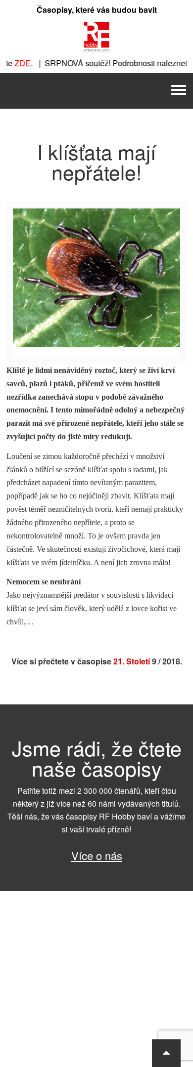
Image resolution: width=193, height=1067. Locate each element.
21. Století (131, 661)
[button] (166, 1053)
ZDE (17, 63)
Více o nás (96, 855)
